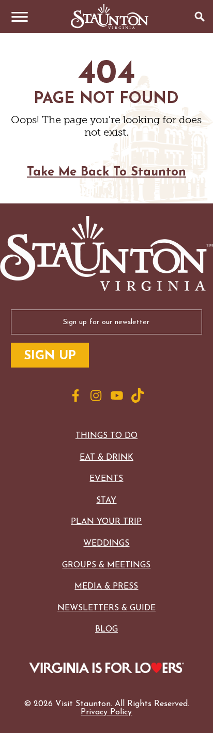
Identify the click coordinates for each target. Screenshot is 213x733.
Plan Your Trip (106, 522)
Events (106, 479)
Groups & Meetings (106, 565)
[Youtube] (117, 395)
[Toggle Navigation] (16, 16)
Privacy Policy (106, 712)
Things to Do (106, 436)
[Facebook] (75, 395)
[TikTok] (137, 395)
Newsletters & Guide (106, 608)
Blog (106, 629)
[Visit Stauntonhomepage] (106, 254)
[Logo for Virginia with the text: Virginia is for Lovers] (107, 669)
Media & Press (106, 586)
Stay (106, 500)
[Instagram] (96, 395)
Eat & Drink (106, 457)
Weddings (106, 543)
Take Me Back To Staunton (106, 172)
